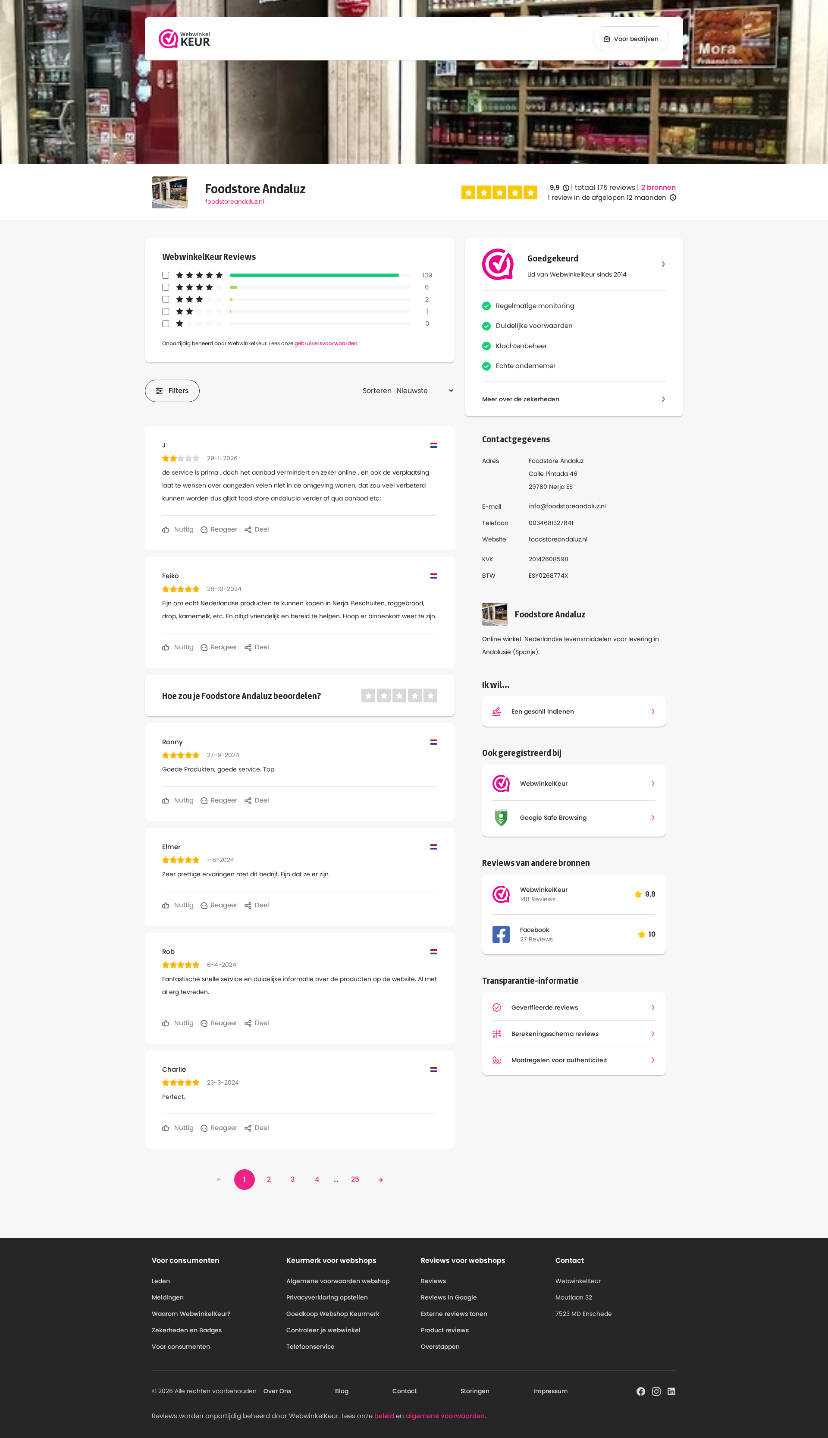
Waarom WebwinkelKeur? (191, 1313)
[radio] (468, 192)
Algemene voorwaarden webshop (337, 1281)
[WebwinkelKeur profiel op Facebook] (641, 1390)
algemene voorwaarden (445, 1415)
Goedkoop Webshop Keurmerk (333, 1313)
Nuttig (183, 529)
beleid (384, 1415)
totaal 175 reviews (605, 187)
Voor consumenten (181, 1346)
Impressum (550, 1391)
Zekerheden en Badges (187, 1330)
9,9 (559, 188)
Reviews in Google (449, 1297)
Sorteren (377, 391)
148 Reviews (537, 899)
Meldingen (168, 1297)
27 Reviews (536, 939)
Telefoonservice (310, 1346)
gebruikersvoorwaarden (326, 343)
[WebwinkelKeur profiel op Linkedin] (672, 1390)
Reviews (433, 1281)
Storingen (475, 1391)
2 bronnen (658, 188)
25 (355, 1179)
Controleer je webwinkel (323, 1330)
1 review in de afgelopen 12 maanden (607, 197)
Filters (179, 391)
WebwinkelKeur (544, 889)
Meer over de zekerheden (520, 399)
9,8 (650, 894)
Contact (404, 1391)
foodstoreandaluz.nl (234, 201)
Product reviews (445, 1330)
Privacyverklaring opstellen (327, 1297)
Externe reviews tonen (454, 1313)
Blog (341, 1391)
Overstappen (440, 1346)
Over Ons (277, 1391)
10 (652, 934)
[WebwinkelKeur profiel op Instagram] (656, 1390)
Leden (161, 1281)
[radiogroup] (499, 192)
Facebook (534, 929)
